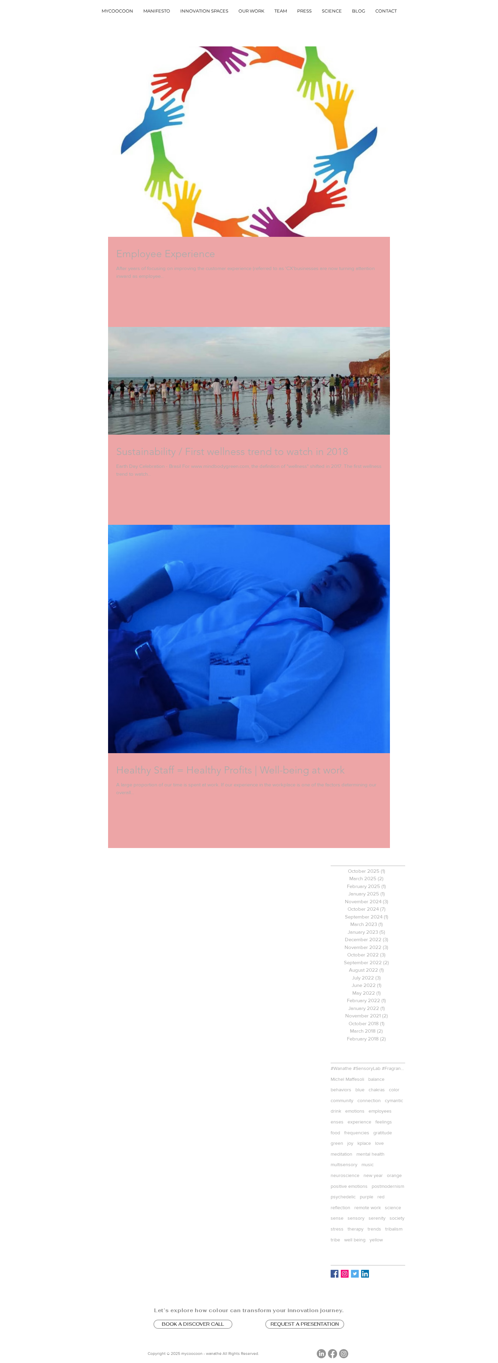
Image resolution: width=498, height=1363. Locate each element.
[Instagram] (343, 1353)
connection (369, 1100)
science (393, 1207)
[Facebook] (332, 1353)
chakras (377, 1089)
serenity (377, 1218)
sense (337, 1218)
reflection (340, 1207)
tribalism (393, 1229)
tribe (335, 1239)
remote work (367, 1207)
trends (374, 1229)
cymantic (394, 1100)
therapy (356, 1229)
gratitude (382, 1132)
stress (337, 1229)
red (381, 1196)
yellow (376, 1239)
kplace (364, 1143)
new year (373, 1175)
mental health (370, 1154)
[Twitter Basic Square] (355, 1274)
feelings (383, 1121)
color (394, 1089)
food (335, 1132)
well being (355, 1239)
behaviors (341, 1089)
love (379, 1143)
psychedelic (343, 1196)
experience (359, 1121)
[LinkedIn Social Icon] (365, 1274)
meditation (341, 1154)
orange (394, 1175)
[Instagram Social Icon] (345, 1274)
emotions (355, 1111)
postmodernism (388, 1186)
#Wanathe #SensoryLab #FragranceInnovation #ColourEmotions (368, 1068)
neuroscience (345, 1175)
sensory (356, 1218)
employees (380, 1111)
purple (366, 1196)
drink (336, 1111)
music (367, 1164)
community (342, 1100)
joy (350, 1143)
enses (337, 1121)
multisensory (344, 1164)
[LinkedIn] (321, 1353)
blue (360, 1089)
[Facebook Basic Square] (334, 1274)
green (337, 1143)
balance (376, 1079)
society (397, 1218)
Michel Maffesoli (347, 1079)
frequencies (356, 1132)
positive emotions (349, 1186)
